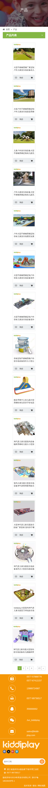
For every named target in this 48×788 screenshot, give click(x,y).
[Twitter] (8, 751)
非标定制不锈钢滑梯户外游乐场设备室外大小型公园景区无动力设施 (24, 359)
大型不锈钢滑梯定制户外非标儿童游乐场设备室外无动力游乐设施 (24, 318)
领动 (34, 786)
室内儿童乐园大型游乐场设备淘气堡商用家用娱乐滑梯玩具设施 (24, 484)
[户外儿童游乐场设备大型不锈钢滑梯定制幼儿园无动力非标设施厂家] (24, 179)
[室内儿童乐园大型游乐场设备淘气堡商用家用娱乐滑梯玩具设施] (24, 470)
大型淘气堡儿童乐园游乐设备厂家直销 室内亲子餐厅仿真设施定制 (24, 526)
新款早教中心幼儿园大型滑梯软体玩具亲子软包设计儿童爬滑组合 (24, 401)
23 (39, 668)
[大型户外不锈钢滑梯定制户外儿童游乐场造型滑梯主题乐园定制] (24, 95)
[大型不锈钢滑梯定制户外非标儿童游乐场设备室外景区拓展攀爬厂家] (24, 262)
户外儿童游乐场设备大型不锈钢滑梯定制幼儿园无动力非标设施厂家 (24, 193)
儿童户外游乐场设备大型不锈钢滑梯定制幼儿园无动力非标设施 (24, 152)
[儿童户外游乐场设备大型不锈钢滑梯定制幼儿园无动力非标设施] (24, 137)
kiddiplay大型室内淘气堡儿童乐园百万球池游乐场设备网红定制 (24, 609)
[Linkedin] (17, 751)
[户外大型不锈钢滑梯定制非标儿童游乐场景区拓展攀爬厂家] (24, 220)
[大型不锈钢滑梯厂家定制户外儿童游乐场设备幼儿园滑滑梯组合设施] (24, 54)
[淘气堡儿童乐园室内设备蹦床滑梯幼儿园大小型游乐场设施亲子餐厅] (24, 428)
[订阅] (42, 761)
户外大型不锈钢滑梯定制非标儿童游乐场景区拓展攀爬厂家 (24, 235)
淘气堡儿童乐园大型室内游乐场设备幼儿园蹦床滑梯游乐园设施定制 (23, 650)
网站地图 (41, 786)
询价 (21, 78)
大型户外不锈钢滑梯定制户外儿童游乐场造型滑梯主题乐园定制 (24, 110)
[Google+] (12, 751)
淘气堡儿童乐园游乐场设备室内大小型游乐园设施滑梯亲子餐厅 (24, 567)
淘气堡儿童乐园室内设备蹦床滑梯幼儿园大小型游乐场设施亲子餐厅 (24, 443)
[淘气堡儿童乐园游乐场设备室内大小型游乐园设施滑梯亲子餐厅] (24, 553)
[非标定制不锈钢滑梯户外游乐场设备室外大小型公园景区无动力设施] (24, 345)
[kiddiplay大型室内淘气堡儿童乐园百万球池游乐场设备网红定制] (24, 594)
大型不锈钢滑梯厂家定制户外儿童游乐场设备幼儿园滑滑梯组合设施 (24, 68)
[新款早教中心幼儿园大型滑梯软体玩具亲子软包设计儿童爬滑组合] (24, 386)
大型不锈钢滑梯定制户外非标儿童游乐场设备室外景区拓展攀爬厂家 (24, 276)
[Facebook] (4, 751)
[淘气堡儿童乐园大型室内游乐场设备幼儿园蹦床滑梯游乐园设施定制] (23, 636)
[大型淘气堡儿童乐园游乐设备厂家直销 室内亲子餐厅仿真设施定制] (24, 511)
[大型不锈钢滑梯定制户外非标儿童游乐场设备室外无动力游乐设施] (24, 303)
